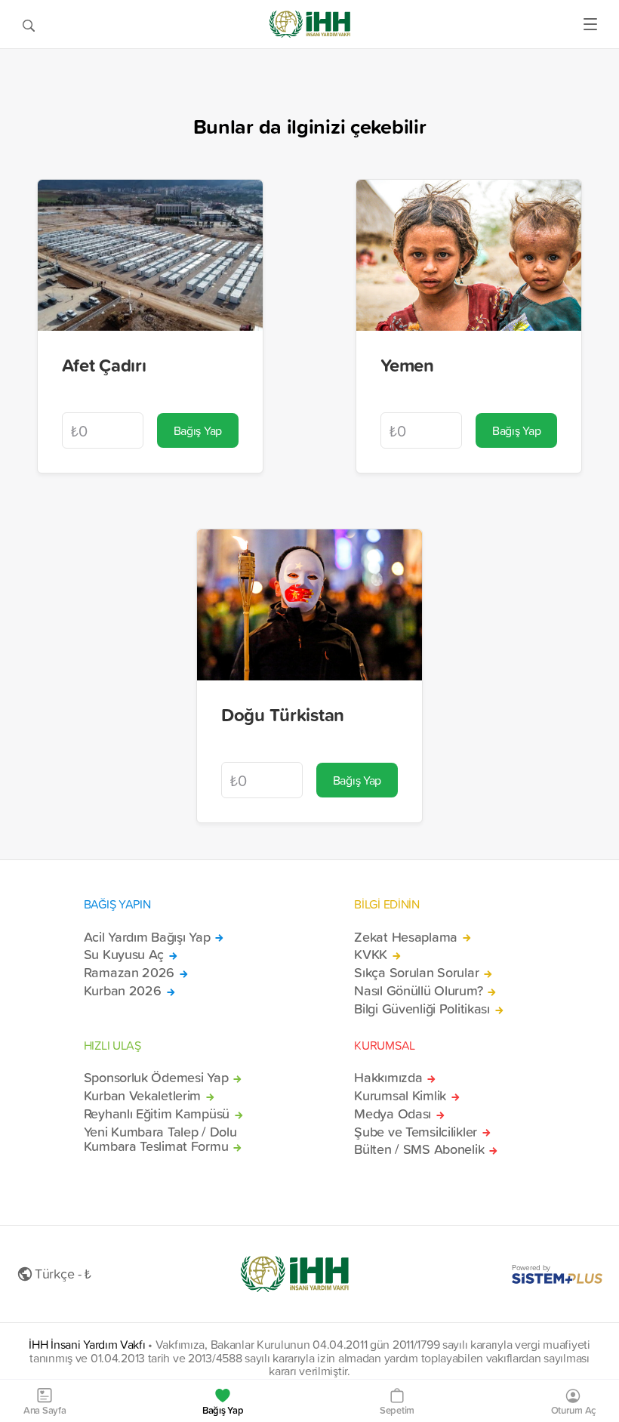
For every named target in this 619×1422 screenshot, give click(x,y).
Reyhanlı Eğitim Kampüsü (156, 1113)
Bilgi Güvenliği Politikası (422, 1008)
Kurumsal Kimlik (400, 1095)
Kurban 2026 (123, 990)
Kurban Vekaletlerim (143, 1095)
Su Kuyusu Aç (124, 954)
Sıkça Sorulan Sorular (416, 972)
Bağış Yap (198, 430)
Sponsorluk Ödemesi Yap (156, 1077)
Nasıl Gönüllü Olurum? (418, 990)
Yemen (407, 365)
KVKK (370, 954)
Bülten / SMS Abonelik (419, 1149)
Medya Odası (392, 1113)
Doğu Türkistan (282, 714)
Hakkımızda (388, 1077)
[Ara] (28, 24)
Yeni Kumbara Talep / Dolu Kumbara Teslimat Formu (160, 1139)
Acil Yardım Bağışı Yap (147, 937)
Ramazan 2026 (129, 972)
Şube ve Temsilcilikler (415, 1132)
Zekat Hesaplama (405, 937)
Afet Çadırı (104, 365)
